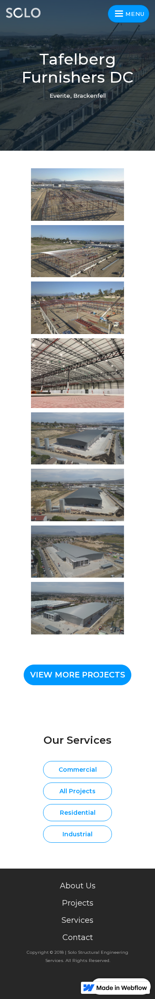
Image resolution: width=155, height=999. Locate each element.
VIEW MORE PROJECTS (77, 675)
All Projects (77, 791)
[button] (128, 14)
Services (77, 920)
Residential (78, 813)
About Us (78, 886)
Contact (77, 937)
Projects (77, 903)
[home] (26, 13)
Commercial (78, 769)
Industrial (77, 834)
